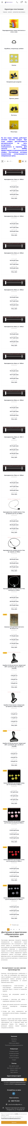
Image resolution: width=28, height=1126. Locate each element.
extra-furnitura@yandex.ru (15, 1104)
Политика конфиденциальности (14, 1045)
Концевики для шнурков (14, 82)
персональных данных (20, 1084)
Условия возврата (14, 1057)
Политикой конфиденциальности (17, 1082)
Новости (14, 1041)
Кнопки (14, 65)
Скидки (14, 1059)
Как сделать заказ (14, 1066)
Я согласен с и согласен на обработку (15, 1083)
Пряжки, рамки (14, 98)
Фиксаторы (14, 131)
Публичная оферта (14, 1043)
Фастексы (14, 115)
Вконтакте (13, 1093)
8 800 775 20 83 (15, 1101)
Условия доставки (14, 1053)
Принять (14, 1122)
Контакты (14, 1039)
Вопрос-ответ (14, 1070)
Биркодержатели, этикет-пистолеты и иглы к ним (14, 31)
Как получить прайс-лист (14, 1068)
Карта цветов (14, 1072)
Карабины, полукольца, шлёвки (13, 48)
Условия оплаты (14, 1051)
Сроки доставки (14, 1055)
